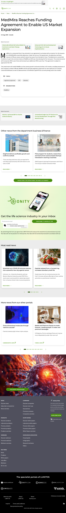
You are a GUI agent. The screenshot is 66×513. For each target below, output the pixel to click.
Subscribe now (56, 415)
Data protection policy (16, 506)
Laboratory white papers (30, 423)
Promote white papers (29, 428)
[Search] (50, 9)
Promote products (6, 428)
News (2, 452)
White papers (4, 458)
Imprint (8, 503)
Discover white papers (29, 420)
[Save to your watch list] (60, 9)
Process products (5, 426)
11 (41, 349)
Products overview (6, 431)
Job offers (3, 460)
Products (3, 455)
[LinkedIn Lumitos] (64, 503)
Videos (24, 446)
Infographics (26, 440)
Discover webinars (6, 438)
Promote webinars (6, 440)
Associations (26, 408)
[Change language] (57, 9)
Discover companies (28, 403)
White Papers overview (29, 431)
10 (40, 349)
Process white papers (29, 426)
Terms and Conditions (19, 503)
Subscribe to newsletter (44, 221)
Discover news (5, 403)
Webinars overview (6, 443)
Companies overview (28, 414)
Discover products (6, 420)
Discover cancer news (17, 389)
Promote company (28, 411)
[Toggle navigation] (64, 9)
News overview (5, 408)
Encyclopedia (26, 438)
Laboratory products (6, 423)
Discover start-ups (28, 406)
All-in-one (4, 465)
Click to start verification (17, 226)
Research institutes (28, 443)
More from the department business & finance (33, 180)
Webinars (3, 463)
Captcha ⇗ (24, 227)
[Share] (53, 9)
